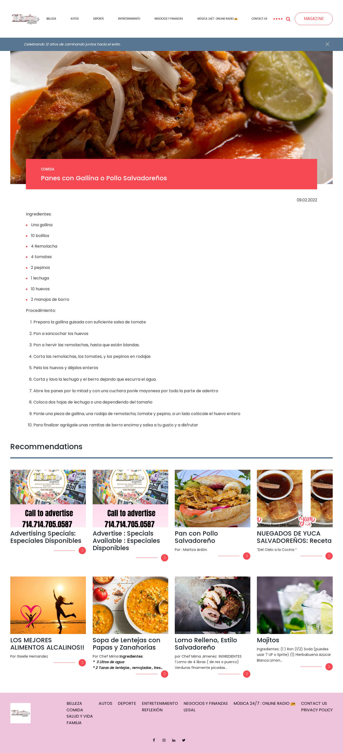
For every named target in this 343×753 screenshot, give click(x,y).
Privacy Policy (317, 710)
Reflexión (152, 710)
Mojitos (268, 640)
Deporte (98, 19)
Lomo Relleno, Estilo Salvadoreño (206, 644)
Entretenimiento (129, 19)
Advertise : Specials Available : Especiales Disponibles (126, 540)
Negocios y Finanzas (168, 19)
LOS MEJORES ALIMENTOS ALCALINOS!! (47, 644)
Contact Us (259, 19)
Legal (189, 710)
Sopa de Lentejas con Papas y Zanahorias (126, 644)
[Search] (288, 19)
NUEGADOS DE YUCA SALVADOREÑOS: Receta (294, 537)
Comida (75, 710)
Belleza (51, 19)
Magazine (314, 18)
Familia (74, 723)
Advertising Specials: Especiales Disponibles (45, 537)
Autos (75, 19)
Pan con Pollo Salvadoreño (196, 537)
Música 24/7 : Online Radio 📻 (217, 19)
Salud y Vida (80, 716)
